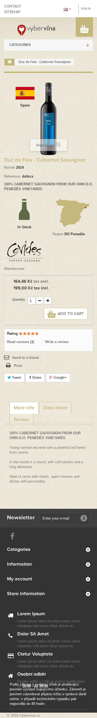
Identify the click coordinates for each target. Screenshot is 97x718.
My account (19, 579)
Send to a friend (25, 358)
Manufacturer (14, 269)
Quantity (18, 299)
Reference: (12, 176)
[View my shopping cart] (84, 30)
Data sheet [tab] (55, 408)
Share (36, 377)
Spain (25, 105)
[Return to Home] (9, 62)
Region (58, 234)
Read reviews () (20, 342)
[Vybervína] (36, 30)
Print (18, 366)
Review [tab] (21, 419)
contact (13, 6)
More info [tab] (24, 408)
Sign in (86, 8)
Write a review (56, 342)
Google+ (60, 377)
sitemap (12, 12)
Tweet (16, 377)
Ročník (9, 167)
